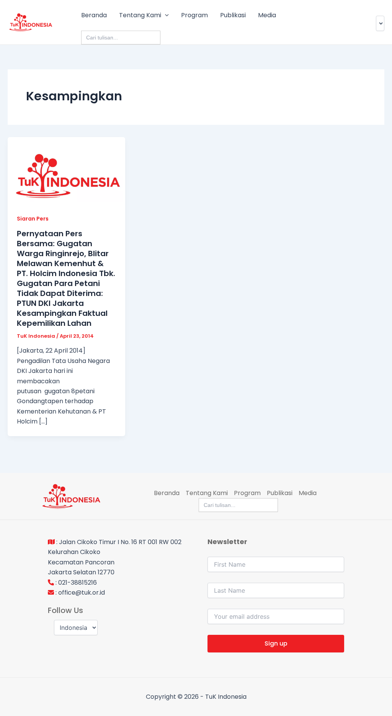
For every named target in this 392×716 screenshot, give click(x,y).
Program (194, 15)
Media (267, 15)
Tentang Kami (140, 15)
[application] (165, 15)
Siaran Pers (33, 218)
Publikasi (233, 15)
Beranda (94, 15)
